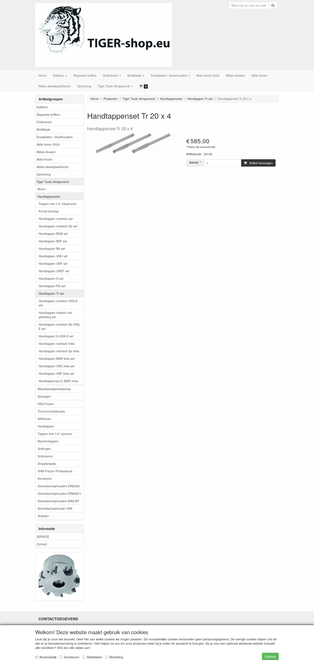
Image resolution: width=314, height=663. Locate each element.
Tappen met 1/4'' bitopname (57, 204)
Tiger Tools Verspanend (53, 182)
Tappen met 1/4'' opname (55, 434)
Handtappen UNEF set (54, 271)
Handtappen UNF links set (56, 373)
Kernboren (45, 478)
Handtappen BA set (52, 248)
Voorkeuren (71, 657)
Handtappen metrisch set (56, 219)
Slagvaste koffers (48, 114)
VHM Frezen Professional (55, 471)
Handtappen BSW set (53, 233)
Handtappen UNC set (53, 256)
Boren (42, 189)
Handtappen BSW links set (57, 358)
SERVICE (43, 536)
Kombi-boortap (49, 211)
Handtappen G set (51, 278)
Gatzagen (44, 396)
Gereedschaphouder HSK (55, 508)
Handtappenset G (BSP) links (58, 381)
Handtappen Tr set (51, 293)
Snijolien (43, 516)
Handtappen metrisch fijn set (58, 226)
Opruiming (44, 174)
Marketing (116, 657)
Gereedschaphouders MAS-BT (58, 501)
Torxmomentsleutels (51, 411)
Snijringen (44, 448)
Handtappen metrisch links (57, 343)
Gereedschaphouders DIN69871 (60, 493)
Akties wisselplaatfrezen (53, 167)
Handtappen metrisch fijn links (59, 351)
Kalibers (42, 107)
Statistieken (94, 657)
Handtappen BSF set (53, 241)
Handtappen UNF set (53, 263)
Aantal (193, 162)
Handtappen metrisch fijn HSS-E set (59, 326)
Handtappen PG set (52, 286)
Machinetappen (48, 441)
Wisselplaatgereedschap (54, 389)
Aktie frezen (45, 159)
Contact (42, 544)
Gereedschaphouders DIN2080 (59, 486)
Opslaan (270, 656)
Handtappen (46, 426)
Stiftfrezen (44, 419)
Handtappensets (49, 196)
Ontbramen (44, 122)
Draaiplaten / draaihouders (55, 137)
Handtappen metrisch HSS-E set (58, 303)
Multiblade (43, 129)
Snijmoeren (45, 456)
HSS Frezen (46, 404)
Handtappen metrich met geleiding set (55, 314)
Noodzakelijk (48, 657)
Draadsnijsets (47, 463)
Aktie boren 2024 (48, 144)
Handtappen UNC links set (56, 366)
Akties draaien (46, 152)
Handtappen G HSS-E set (56, 336)
